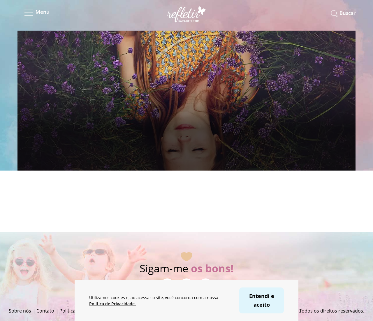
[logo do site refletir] (186, 18)
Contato (45, 311)
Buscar (347, 13)
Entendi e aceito (261, 300)
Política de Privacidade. (112, 303)
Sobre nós (20, 311)
